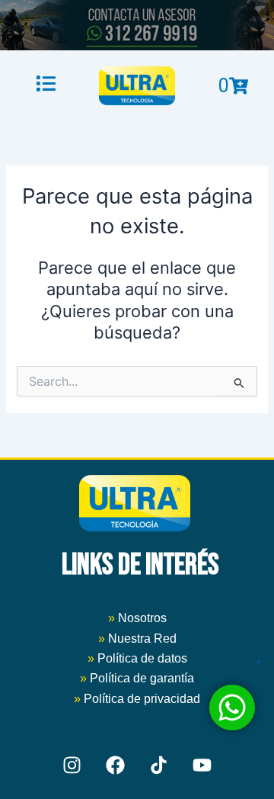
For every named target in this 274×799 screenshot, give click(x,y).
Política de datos (142, 658)
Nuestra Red (142, 638)
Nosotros (137, 617)
